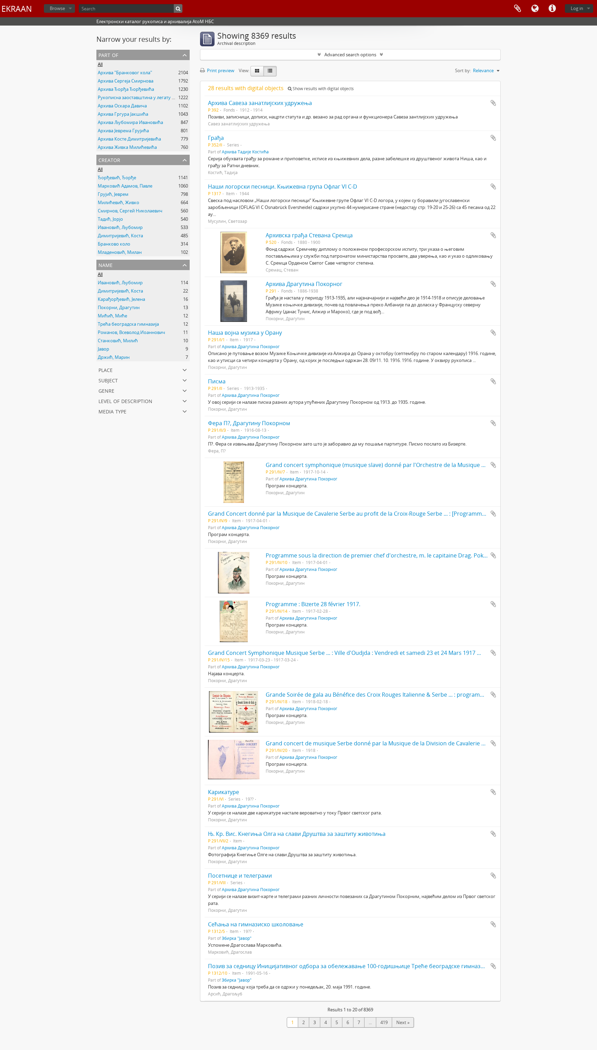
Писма (217, 381)
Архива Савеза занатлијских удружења (260, 103)
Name (105, 264)
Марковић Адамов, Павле (125, 186)
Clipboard (517, 8)
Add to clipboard (493, 102)
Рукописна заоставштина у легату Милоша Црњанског (157, 97)
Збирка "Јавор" (237, 938)
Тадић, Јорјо (110, 219)
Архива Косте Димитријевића (129, 139)
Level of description (125, 400)
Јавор (103, 349)
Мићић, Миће (112, 316)
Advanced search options (350, 54)
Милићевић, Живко (118, 202)
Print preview (220, 70)
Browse (57, 8)
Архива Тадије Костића (245, 151)
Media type (112, 411)
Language (534, 8)
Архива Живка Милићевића (127, 147)
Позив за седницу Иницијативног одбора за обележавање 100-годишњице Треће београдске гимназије (348, 966)
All (100, 64)
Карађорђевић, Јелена (121, 299)
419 (384, 1022)
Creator (109, 159)
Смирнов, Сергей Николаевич (130, 211)
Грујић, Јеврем (113, 194)
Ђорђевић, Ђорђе (117, 177)
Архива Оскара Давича (122, 106)
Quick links (552, 8)
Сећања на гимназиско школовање (255, 924)
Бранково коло (114, 244)
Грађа (216, 138)
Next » (402, 1022)
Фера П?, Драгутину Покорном (249, 423)
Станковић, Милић (118, 340)
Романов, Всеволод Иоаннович (131, 332)
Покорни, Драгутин (119, 307)
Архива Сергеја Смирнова (125, 81)
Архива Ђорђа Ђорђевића (126, 89)
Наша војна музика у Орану (245, 332)
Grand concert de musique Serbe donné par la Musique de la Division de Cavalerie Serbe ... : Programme (402, 743)
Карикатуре (223, 792)
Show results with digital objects (323, 89)
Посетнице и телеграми (240, 875)
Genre (106, 390)
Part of (108, 54)
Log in (577, 8)
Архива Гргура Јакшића (123, 114)
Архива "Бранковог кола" (125, 72)
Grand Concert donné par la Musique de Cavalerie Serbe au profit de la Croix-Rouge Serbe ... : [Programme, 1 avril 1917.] (364, 513)
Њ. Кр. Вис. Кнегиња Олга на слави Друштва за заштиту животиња (297, 834)
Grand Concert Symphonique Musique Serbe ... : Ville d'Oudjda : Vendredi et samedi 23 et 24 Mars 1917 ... (344, 653)
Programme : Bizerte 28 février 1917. (313, 604)
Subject (108, 379)
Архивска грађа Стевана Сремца (309, 235)
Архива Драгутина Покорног (304, 284)
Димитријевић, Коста (120, 235)
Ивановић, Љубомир (120, 227)
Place (105, 369)
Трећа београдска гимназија (128, 324)
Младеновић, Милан (120, 252)
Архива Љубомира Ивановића (130, 122)
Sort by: (463, 70)
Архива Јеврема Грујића (123, 130)
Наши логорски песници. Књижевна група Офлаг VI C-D (282, 186)
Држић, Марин (114, 357)
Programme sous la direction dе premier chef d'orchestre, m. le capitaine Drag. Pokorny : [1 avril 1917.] (400, 555)
